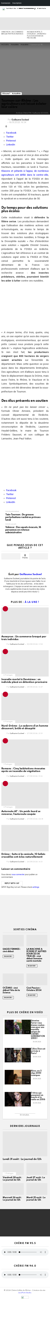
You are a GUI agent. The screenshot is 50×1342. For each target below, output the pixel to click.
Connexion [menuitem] (5, 3)
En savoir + (8, 956)
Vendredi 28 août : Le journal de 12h (12, 1178)
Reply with (12, 883)
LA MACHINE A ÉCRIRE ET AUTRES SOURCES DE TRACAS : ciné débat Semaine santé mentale (36, 955)
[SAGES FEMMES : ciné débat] (13, 941)
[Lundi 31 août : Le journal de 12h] (25, 1143)
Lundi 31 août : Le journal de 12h (22, 1159)
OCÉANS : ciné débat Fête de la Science (11, 990)
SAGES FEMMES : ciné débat (12, 950)
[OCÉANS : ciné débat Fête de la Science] (13, 979)
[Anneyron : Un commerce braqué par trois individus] (13, 23)
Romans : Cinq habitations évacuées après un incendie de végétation (23, 770)
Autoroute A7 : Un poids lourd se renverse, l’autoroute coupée (20, 812)
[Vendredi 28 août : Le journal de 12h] (13, 1169)
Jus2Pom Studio (24, 1293)
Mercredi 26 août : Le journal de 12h (12, 1198)
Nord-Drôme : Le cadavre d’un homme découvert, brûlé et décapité (24, 727)
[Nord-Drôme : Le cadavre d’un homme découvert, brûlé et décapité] (25, 708)
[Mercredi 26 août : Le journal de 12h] (13, 1189)
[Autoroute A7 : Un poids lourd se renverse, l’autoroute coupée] (25, 795)
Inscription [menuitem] (16, 3)
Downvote (38, 556)
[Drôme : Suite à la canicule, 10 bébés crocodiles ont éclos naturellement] (25, 838)
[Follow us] (38, 15)
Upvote (10, 556)
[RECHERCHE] (42, 14)
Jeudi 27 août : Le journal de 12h (35, 1178)
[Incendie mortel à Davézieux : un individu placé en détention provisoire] (25, 663)
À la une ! (32, 602)
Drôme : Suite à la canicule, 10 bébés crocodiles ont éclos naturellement (23, 855)
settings (35, 887)
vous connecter (18, 874)
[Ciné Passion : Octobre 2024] (36, 979)
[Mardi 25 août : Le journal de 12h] (36, 1189)
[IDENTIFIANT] (47, 14)
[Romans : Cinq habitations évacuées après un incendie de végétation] (25, 752)
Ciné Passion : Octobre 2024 (33, 989)
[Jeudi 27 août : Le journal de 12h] (36, 1169)
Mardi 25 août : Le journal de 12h (35, 1198)
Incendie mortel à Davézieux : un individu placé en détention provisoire (24, 680)
